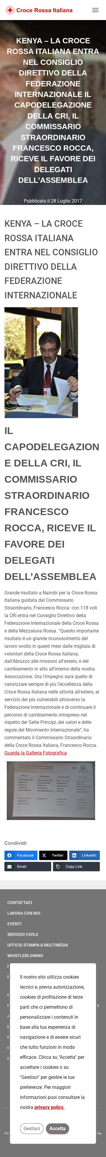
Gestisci (32, 1128)
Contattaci (19, 902)
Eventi (14, 923)
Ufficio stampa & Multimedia (37, 945)
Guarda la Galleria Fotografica (35, 753)
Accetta (57, 1128)
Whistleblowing (25, 955)
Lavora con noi (23, 913)
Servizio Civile (22, 934)
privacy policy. (49, 1107)
